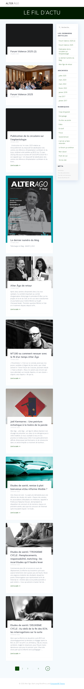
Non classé (62, 152)
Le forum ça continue (66, 147)
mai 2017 (62, 96)
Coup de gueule (64, 112)
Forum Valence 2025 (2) (23, 51)
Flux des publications (63, 173)
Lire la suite (14, 165)
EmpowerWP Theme (58, 684)
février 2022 (63, 88)
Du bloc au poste (65, 120)
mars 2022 (62, 84)
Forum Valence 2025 (21, 94)
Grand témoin (64, 137)
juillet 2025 (62, 76)
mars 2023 (62, 80)
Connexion (61, 170)
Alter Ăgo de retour (21, 285)
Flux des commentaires (64, 175)
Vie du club (62, 160)
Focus (61, 133)
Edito (60, 124)
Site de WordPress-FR (63, 177)
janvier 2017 (63, 101)
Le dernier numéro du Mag (24, 240)
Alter (12, 3)
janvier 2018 (63, 92)
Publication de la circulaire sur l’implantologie (64, 51)
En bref (61, 129)
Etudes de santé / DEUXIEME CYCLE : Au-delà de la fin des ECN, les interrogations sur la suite (29, 628)
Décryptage (63, 116)
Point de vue (63, 156)
